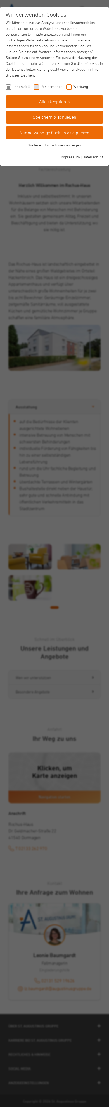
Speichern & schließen (54, 116)
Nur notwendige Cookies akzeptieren (54, 132)
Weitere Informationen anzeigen (54, 145)
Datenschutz (92, 157)
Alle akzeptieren (54, 101)
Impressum (70, 157)
